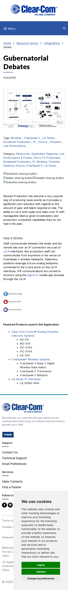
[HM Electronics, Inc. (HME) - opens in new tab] (8, 434)
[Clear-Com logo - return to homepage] (34, 10)
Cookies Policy (11, 527)
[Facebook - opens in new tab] (4, 505)
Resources (23, 153)
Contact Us (9, 452)
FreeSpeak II (32, 138)
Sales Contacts (12, 481)
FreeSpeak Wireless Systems (31, 359)
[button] (64, 28)
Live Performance (14, 146)
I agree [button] (41, 564)
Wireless (16, 138)
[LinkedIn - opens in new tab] (10, 505)
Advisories (8, 537)
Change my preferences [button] (40, 578)
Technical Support (14, 458)
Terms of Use (10, 520)
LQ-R (6, 251)
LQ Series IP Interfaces (26, 379)
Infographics (52, 43)
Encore (43, 142)
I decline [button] (41, 571)
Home (7, 43)
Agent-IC (32, 275)
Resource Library (27, 43)
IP (35, 142)
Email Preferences (14, 464)
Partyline (56, 142)
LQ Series (48, 138)
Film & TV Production (46, 157)
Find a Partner (11, 487)
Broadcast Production (17, 142)
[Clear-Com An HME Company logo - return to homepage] (23, 407)
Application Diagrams (44, 153)
